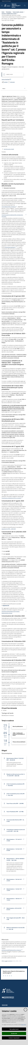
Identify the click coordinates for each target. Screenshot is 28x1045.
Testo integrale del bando (16, 918)
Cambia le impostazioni (14, 1038)
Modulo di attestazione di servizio (16, 928)
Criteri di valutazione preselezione (15, 784)
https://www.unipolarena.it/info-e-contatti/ (11, 498)
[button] (25, 5)
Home (3, 12)
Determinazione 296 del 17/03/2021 (15, 759)
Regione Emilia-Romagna (6, 1)
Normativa (8, 12)
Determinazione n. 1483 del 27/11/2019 (14, 899)
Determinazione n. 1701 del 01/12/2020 (14, 840)
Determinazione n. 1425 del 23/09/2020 (14, 849)
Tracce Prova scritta (15, 803)
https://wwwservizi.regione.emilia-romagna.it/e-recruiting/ (12, 215)
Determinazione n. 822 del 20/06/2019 (14, 909)
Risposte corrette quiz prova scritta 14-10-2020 (16, 775)
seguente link (9, 529)
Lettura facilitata (5, 79)
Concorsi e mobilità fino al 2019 (9, 13)
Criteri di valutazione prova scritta (15, 794)
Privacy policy (23, 1024)
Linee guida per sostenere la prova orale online (16, 830)
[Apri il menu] (2, 5)
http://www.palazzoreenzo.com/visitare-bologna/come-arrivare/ (11, 612)
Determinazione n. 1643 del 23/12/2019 (14, 880)
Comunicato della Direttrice (15, 820)
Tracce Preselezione (15, 811)
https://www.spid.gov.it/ (10, 247)
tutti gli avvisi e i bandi (9, 149)
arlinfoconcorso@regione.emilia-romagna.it (11, 950)
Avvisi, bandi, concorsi (18, 12)
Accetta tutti (14, 1033)
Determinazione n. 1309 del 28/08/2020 (15, 859)
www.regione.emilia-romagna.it (9, 206)
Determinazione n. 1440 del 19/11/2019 (14, 889)
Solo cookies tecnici (14, 1029)
